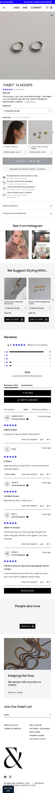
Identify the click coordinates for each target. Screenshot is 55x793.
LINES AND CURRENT (15, 783)
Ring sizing (35, 732)
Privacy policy (11, 725)
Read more (11, 197)
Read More (30, 101)
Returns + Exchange (40, 728)
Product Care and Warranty (14, 213)
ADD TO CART (12, 319)
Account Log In (37, 739)
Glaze (33, 785)
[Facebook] (5, 777)
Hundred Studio (12, 785)
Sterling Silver (12, 111)
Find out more (15, 692)
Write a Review (34, 400)
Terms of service (12, 728)
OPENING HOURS (37, 735)
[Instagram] (10, 777)
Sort (26, 409)
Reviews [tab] (11, 385)
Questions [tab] (27, 385)
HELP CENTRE (36, 725)
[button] (27, 89)
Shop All (25, 626)
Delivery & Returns (10, 206)
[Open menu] (4, 7)
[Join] (49, 714)
